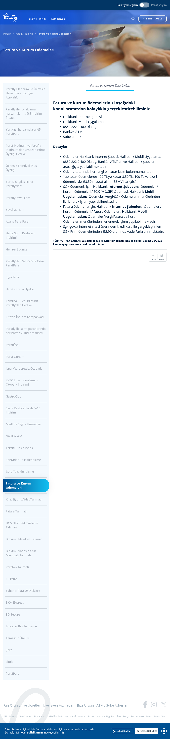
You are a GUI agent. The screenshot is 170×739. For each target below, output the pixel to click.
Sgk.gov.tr (70, 226)
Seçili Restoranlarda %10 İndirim (23, 410)
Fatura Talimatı (16, 511)
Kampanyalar (58, 18)
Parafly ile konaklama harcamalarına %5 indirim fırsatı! (24, 113)
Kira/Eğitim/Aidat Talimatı (24, 499)
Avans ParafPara (17, 221)
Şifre (9, 650)
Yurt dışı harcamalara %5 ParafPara (23, 131)
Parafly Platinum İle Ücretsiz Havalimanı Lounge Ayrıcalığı (25, 93)
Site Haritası (40, 716)
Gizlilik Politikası (58, 716)
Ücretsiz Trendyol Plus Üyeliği (21, 168)
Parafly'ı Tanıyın (37, 18)
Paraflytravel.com (18, 198)
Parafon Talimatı (17, 567)
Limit (9, 662)
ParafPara (12, 673)
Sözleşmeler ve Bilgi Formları (104, 716)
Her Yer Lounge (16, 249)
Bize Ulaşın (85, 705)
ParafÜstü (13, 345)
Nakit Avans (14, 436)
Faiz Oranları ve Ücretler (21, 705)
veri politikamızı (32, 732)
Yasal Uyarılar (78, 716)
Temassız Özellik (17, 638)
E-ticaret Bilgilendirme (21, 626)
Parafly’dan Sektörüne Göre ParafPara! (25, 263)
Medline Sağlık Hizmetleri (23, 424)
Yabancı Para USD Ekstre (23, 591)
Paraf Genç (160, 716)
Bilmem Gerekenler (20, 716)
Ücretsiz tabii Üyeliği (20, 289)
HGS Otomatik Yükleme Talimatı (22, 525)
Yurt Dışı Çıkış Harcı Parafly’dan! (19, 184)
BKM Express (15, 602)
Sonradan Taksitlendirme (23, 460)
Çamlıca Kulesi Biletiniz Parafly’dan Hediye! (22, 303)
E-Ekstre (11, 579)
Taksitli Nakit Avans (19, 448)
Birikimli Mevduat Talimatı (24, 539)
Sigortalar (12, 277)
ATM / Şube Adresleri (112, 705)
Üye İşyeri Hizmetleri (59, 705)
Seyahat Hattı (15, 210)
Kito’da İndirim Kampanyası (25, 317)
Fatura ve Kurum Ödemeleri (18, 485)
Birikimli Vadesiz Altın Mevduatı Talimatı (21, 553)
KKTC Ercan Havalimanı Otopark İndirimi (22, 382)
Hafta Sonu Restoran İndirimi (20, 235)
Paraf (149, 716)
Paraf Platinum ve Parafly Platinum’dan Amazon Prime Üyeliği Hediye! (25, 150)
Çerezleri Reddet (122, 731)
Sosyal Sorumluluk (133, 716)
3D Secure (13, 614)
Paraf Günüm (15, 357)
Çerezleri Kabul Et (147, 731)
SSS (5, 716)
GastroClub (13, 396)
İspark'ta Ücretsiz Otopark (24, 368)
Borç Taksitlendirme (20, 472)
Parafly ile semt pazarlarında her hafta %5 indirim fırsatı (26, 331)
